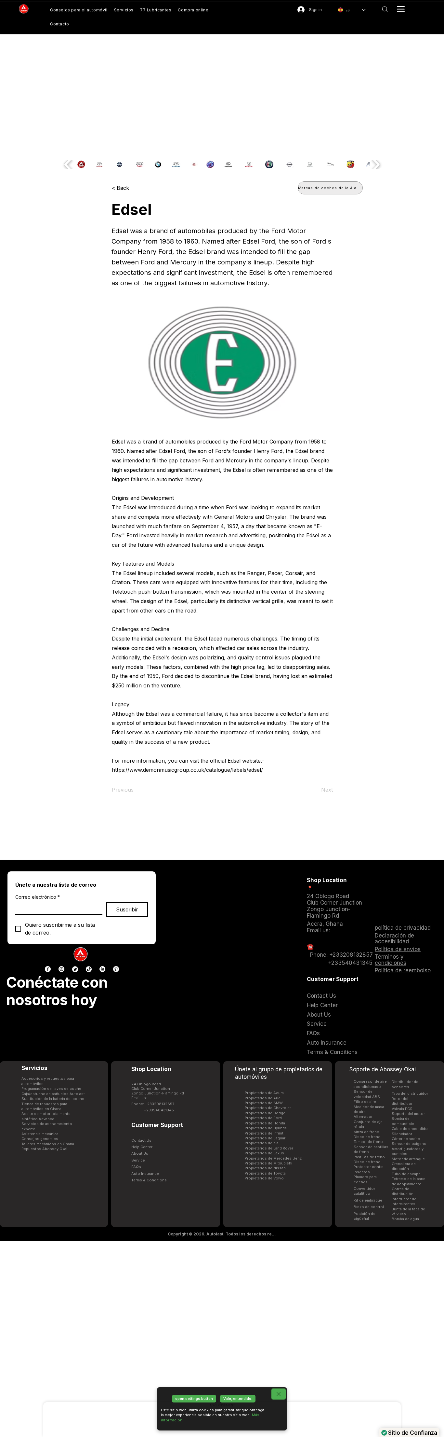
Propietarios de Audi (263, 1098)
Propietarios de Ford (263, 1118)
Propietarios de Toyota (265, 1173)
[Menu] (400, 9)
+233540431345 (159, 1110)
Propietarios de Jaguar (265, 1138)
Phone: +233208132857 (152, 1104)
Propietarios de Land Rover (269, 1148)
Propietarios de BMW (264, 1103)
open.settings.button (194, 1398)
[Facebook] (47, 969)
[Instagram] (61, 969)
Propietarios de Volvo (264, 1178)
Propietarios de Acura (264, 1093)
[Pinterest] (116, 969)
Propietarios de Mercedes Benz (273, 1158)
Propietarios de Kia (262, 1143)
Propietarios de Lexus (264, 1153)
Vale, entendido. (237, 1398)
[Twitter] (75, 969)
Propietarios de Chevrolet (268, 1108)
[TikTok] (88, 969)
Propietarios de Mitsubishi (268, 1163)
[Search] (385, 9)
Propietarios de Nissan (265, 1168)
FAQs (136, 1166)
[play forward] (375, 164)
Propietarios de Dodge (265, 1113)
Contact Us (141, 1140)
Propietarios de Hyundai (266, 1128)
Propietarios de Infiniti (264, 1133)
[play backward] (68, 164)
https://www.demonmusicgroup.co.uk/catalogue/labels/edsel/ (187, 770)
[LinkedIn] (102, 969)
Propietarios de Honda (265, 1123)
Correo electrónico (37, 897)
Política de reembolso (403, 970)
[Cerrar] (278, 1394)
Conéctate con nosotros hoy (57, 991)
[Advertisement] (222, 1338)
